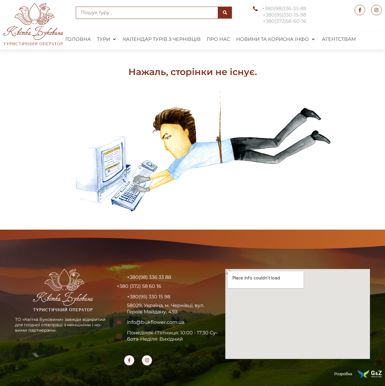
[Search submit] (225, 13)
